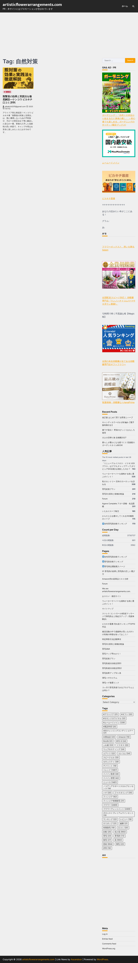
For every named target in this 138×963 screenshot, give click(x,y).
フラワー (110, 805)
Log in (105, 934)
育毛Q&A (106, 649)
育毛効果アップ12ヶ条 (111, 673)
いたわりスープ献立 (110, 511)
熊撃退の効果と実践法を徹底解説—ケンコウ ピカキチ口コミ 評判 (17, 99)
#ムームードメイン (114, 722)
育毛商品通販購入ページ (114, 566)
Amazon (124, 737)
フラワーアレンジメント (117, 809)
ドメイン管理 (111, 778)
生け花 (120, 832)
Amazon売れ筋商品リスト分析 (115, 579)
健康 (123, 823)
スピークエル (111, 757)
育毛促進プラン (108, 489)
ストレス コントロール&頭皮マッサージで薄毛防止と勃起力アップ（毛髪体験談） (118, 616)
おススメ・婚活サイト (111, 596)
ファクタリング (123, 793)
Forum (105, 499)
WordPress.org (108, 948)
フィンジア (110, 797)
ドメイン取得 (111, 774)
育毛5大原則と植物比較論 (113, 494)
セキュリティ (111, 762)
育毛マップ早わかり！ (111, 654)
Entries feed (107, 939)
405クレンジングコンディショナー (118, 732)
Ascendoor (76, 959)
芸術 (108, 844)
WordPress (102, 959)
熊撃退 (8, 92)
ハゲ (107, 793)
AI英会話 (109, 737)
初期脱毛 (109, 828)
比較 (107, 832)
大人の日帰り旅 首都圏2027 (114, 437)
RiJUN (108, 741)
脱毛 (107, 840)
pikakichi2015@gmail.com (15, 107)
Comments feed (109, 943)
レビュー (126, 819)
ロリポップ (109, 823)
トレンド (110, 770)
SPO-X (121, 741)
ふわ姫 (108, 745)
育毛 (107, 836)
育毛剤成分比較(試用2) (112, 668)
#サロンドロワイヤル (114, 718)
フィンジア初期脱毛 (113, 801)
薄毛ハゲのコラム (109, 678)
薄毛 (120, 844)
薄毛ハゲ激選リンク (110, 682)
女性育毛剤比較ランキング (115, 523)
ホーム (125, 6)
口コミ (123, 828)
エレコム (124, 753)
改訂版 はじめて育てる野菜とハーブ (117, 417)
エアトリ (109, 753)
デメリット (110, 766)
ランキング (110, 819)
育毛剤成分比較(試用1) (111, 663)
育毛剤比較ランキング (113, 561)
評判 (107, 848)
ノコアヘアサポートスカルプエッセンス (118, 787)
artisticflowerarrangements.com (32, 4)
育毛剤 (119, 836)
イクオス (122, 745)
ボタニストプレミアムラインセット (118, 814)
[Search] (133, 6)
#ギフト (126, 714)
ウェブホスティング (113, 749)
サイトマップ (107, 608)
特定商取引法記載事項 (111, 639)
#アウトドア (110, 714)
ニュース (110, 782)
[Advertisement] (69, 32)
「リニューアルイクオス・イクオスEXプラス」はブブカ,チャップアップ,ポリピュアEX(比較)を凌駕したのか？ (118, 466)
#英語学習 (109, 727)
